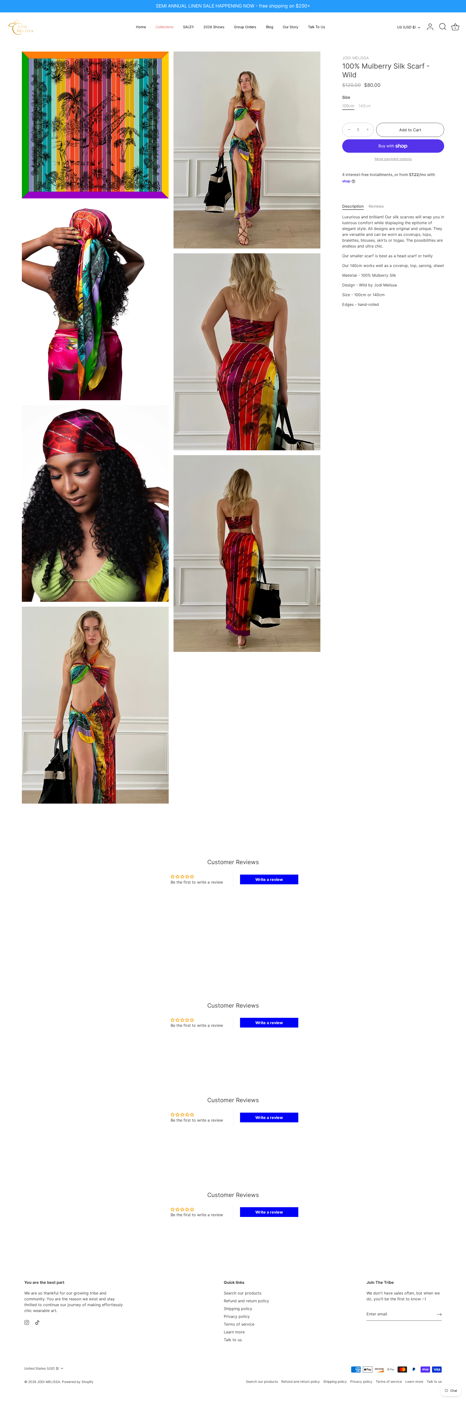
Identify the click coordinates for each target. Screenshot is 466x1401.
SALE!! (188, 27)
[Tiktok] (37, 1322)
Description (353, 206)
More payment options (393, 159)
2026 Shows (214, 27)
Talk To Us (316, 27)
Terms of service (239, 1324)
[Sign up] (439, 1314)
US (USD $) (406, 27)
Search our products (242, 1293)
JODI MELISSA (355, 57)
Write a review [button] (269, 879)
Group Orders (245, 27)
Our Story (290, 27)
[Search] (442, 27)
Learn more (234, 1332)
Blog (269, 27)
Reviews (376, 206)
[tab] (355, 206)
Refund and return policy (246, 1300)
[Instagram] (26, 1322)
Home (141, 27)
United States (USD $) (41, 1368)
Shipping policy (238, 1308)
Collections (165, 27)
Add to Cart (410, 129)
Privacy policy (237, 1316)
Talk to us (233, 1339)
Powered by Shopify (77, 1382)
